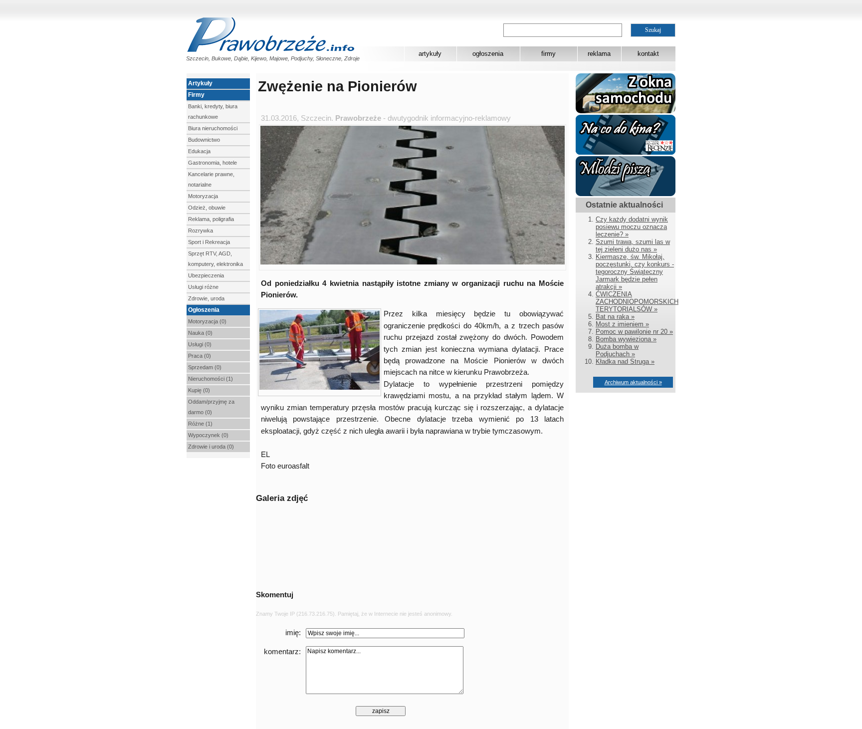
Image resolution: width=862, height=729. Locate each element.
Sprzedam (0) (204, 367)
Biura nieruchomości (212, 128)
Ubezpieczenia (206, 275)
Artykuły (200, 83)
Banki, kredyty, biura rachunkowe (212, 111)
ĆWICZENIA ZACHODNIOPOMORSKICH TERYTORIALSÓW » (637, 301)
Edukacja (199, 151)
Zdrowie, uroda (206, 298)
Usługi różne (203, 287)
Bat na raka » (615, 316)
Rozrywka (200, 231)
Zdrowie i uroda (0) (211, 447)
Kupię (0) (199, 390)
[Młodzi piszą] (625, 194)
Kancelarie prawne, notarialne (211, 179)
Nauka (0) (200, 333)
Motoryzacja (203, 196)
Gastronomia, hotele (212, 163)
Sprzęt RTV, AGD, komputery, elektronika (215, 258)
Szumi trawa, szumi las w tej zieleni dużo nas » (633, 245)
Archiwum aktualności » (633, 382)
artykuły (430, 53)
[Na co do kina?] (625, 152)
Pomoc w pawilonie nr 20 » (634, 331)
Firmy (196, 94)
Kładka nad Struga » (625, 361)
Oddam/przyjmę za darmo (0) (211, 407)
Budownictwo (204, 140)
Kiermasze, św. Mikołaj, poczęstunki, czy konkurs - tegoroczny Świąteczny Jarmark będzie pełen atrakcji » (635, 271)
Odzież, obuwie (206, 208)
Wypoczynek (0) (208, 435)
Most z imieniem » (622, 324)
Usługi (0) (200, 344)
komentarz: (282, 652)
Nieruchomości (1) (210, 379)
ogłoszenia (487, 53)
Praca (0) (199, 356)
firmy (548, 53)
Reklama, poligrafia (211, 219)
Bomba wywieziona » (626, 339)
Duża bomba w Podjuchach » (617, 350)
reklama (599, 53)
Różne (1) (200, 424)
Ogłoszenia (203, 309)
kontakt (648, 53)
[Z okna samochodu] (625, 111)
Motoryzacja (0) (207, 321)
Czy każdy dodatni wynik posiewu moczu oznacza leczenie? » (632, 227)
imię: (293, 633)
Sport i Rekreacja (209, 242)
